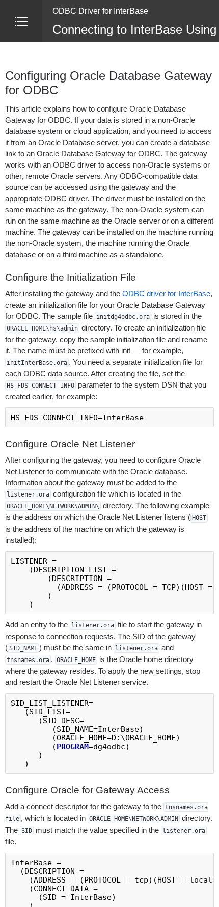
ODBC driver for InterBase (166, 294)
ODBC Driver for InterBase (100, 11)
